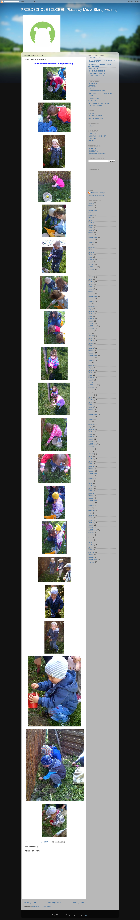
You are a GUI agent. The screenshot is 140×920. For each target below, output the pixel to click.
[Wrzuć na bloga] (58, 842)
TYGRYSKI (92, 138)
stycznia (91, 203)
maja (90, 220)
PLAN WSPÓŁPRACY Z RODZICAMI (100, 93)
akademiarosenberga (97, 193)
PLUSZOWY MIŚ (93, 151)
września (91, 213)
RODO (90, 96)
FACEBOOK (92, 148)
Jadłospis (91, 88)
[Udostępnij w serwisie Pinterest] (64, 842)
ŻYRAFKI (91, 141)
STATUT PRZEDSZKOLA (96, 73)
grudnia (90, 205)
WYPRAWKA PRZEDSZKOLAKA (98, 103)
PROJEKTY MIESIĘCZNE (96, 71)
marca (90, 225)
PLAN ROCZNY (93, 68)
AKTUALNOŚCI (93, 83)
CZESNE (91, 113)
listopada (91, 208)
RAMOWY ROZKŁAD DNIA (97, 136)
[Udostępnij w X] (60, 842)
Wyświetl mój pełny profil (96, 195)
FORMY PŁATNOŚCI (95, 116)
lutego (90, 227)
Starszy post (78, 902)
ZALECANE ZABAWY (95, 106)
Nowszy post (30, 902)
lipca (89, 217)
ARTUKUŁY (92, 86)
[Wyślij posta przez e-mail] (52, 842)
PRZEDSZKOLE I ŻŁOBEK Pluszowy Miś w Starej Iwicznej (69, 9)
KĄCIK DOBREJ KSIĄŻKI (96, 91)
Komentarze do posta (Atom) (41, 906)
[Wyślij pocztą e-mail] (56, 842)
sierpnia (91, 215)
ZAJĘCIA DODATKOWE (96, 76)
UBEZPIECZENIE (94, 98)
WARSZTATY (92, 101)
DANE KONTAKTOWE (95, 58)
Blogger (85, 915)
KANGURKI (92, 133)
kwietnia (91, 222)
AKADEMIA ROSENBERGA (97, 153)
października (92, 210)
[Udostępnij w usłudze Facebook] (62, 842)
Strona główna (54, 902)
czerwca (91, 247)
